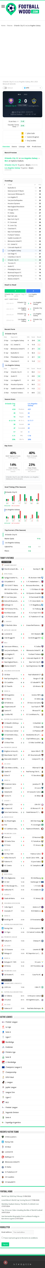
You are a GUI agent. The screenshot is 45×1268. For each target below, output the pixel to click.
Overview (6, 147)
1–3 (33, 345)
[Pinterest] (21, 1264)
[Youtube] (24, 1264)
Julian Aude (31, 133)
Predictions (36, 147)
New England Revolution (16, 207)
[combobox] (32, 88)
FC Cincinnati (12, 222)
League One (10, 1092)
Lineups (22, 147)
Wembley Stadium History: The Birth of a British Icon (20, 1204)
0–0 (33, 393)
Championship (11, 1072)
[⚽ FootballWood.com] (22, 9)
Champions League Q (14, 1067)
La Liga (8, 1027)
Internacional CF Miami (16, 191)
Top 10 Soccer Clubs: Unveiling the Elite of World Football (22, 1210)
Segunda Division (12, 1112)
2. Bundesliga (11, 1062)
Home (3, 25)
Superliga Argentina (13, 1122)
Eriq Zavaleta (31, 141)
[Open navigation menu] (3, 7)
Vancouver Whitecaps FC (16, 194)
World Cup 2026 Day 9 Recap (12, 1196)
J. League (9, 1082)
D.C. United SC (13, 244)
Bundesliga (10, 1042)
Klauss (7, 551)
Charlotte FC (12, 229)
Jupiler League (11, 1087)
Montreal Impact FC (14, 272)
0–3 (33, 384)
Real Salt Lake (12, 216)
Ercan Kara (12, 121)
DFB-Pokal (10, 1077)
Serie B (8, 1057)
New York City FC (13, 219)
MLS (19, 94)
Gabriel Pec (9, 547)
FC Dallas (11, 213)
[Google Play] (31, 1264)
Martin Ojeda (9, 539)
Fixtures (9, 25)
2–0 (33, 340)
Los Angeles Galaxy (29, 158)
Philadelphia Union (14, 269)
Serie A (8, 1032)
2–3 (33, 380)
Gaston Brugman (33, 137)
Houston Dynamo (14, 203)
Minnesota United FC (15, 241)
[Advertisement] (22, 52)
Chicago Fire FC (13, 210)
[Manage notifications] (6, 1262)
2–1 (33, 349)
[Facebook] (16, 1264)
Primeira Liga (10, 1052)
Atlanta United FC (14, 279)
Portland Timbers (14, 235)
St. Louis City (12, 225)
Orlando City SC (11, 158)
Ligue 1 (8, 1037)
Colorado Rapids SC (15, 247)
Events (14, 147)
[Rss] (14, 1264)
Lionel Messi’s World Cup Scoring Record (16, 1200)
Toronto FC (12, 263)
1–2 (33, 361)
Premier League (11, 1022)
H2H (28, 147)
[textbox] (32, 88)
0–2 (33, 353)
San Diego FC (12, 254)
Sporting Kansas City (15, 276)
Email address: (7, 1232)
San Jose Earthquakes (15, 200)
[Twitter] (19, 1264)
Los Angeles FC (13, 197)
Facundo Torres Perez (13, 125)
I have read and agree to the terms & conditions (21, 1238)
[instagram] (28, 1264)
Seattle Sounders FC (15, 238)
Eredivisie (9, 1047)
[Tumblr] (26, 1264)
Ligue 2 (8, 1097)
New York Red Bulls (14, 232)
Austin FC (11, 266)
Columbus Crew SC (14, 257)
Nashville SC (12, 188)
